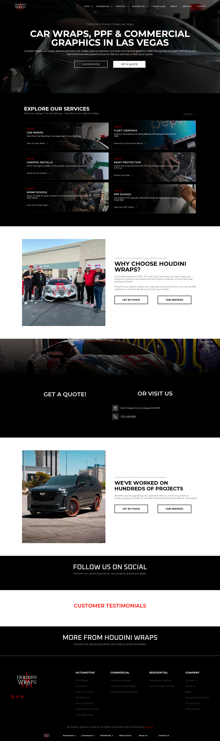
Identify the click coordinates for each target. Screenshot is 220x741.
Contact (201, 6)
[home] (20, 6)
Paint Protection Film (87, 709)
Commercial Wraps (120, 680)
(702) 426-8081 (128, 416)
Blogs (188, 692)
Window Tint (82, 697)
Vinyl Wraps (82, 680)
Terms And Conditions (197, 697)
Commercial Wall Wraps (123, 686)
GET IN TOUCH (131, 299)
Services (187, 6)
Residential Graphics (160, 680)
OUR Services (91, 64)
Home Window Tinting (161, 686)
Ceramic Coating (85, 692)
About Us (190, 686)
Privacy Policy (192, 703)
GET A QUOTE (129, 64)
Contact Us (191, 680)
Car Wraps (81, 686)
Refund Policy (192, 709)
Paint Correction (85, 703)
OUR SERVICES (174, 299)
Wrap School (125, 735)
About (173, 6)
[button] (89, 6)
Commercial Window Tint (124, 692)
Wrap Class (159, 6)
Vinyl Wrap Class (84, 715)
